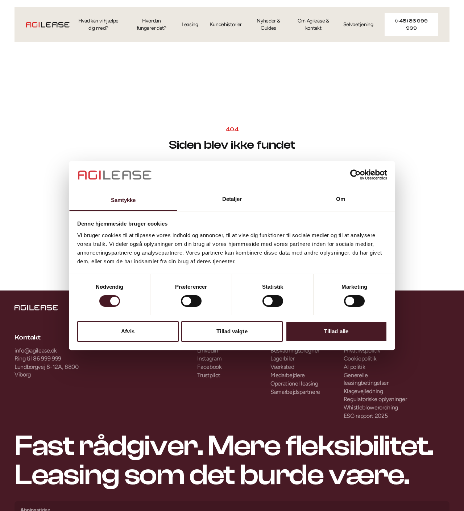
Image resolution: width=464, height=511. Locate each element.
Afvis (127, 331)
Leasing (190, 24)
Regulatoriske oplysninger (375, 399)
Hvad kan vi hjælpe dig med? (98, 24)
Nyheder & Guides (268, 24)
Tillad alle (336, 331)
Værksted (282, 366)
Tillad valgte (231, 331)
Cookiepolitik (360, 358)
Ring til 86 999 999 (37, 358)
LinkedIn (207, 350)
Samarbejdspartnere (295, 391)
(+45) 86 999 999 (411, 24)
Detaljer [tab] (232, 198)
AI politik (354, 366)
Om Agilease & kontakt (313, 24)
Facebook (209, 366)
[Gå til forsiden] (48, 25)
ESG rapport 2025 (366, 415)
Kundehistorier (226, 24)
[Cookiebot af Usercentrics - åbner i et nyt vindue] (355, 174)
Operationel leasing (294, 383)
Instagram (209, 358)
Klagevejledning (363, 391)
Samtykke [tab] (123, 200)
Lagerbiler (282, 358)
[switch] (191, 301)
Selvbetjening (358, 24)
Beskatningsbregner (294, 350)
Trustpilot (208, 375)
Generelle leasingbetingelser (366, 379)
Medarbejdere (287, 375)
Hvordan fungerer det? (151, 24)
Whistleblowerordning (371, 407)
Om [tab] (340, 198)
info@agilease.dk (35, 350)
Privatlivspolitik (362, 350)
